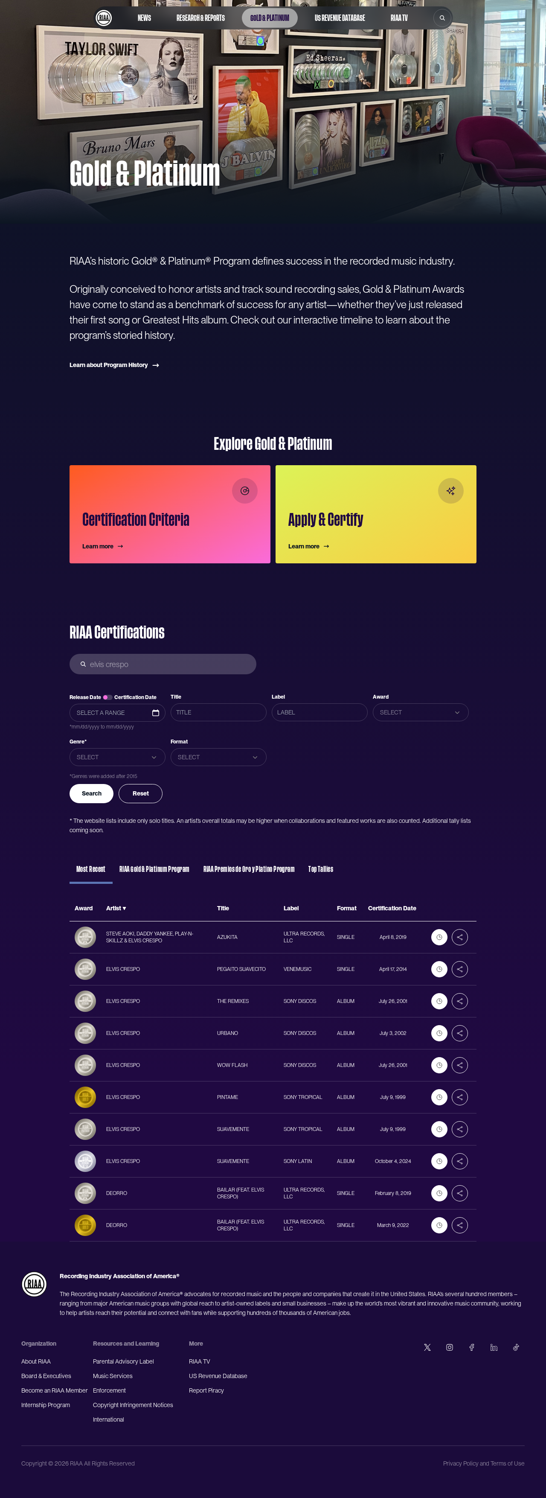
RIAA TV (399, 18)
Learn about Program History (109, 364)
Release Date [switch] (85, 697)
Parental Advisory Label (123, 1361)
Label (278, 697)
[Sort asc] (124, 908)
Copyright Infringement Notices (133, 1405)
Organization (38, 1343)
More (196, 1343)
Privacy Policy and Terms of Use (484, 1463)
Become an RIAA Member (54, 1390)
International (108, 1419)
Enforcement (109, 1390)
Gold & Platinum (269, 18)
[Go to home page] (103, 17)
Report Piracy (206, 1390)
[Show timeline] (439, 937)
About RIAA (36, 1361)
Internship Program (45, 1405)
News (144, 18)
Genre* (78, 742)
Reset (141, 793)
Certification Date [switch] (135, 697)
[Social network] (427, 1347)
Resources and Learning (126, 1343)
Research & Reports (201, 18)
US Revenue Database (340, 18)
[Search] (442, 18)
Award (381, 697)
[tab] (91, 873)
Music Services (113, 1376)
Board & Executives (46, 1376)
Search (92, 793)
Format (179, 742)
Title (176, 697)
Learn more (97, 546)
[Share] (460, 937)
